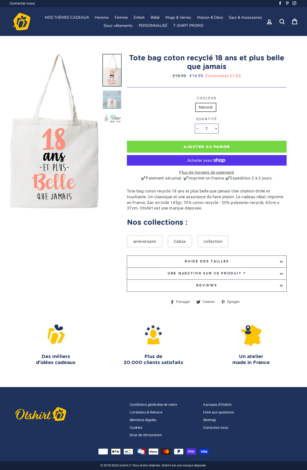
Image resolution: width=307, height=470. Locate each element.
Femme (121, 17)
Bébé (155, 17)
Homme (102, 17)
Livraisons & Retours (146, 412)
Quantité (206, 119)
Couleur (206, 98)
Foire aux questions (218, 412)
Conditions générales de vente (153, 405)
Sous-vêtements (118, 25)
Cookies (136, 428)
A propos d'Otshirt (217, 405)
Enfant (139, 17)
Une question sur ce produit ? (207, 273)
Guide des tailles (206, 261)
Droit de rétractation (146, 435)
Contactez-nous (22, 3)
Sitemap (209, 420)
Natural (206, 107)
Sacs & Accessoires (245, 17)
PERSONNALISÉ (153, 25)
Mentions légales (143, 420)
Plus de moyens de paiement (206, 172)
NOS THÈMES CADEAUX (67, 17)
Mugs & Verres (178, 17)
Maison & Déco (210, 17)
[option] (54, 131)
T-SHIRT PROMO (188, 25)
